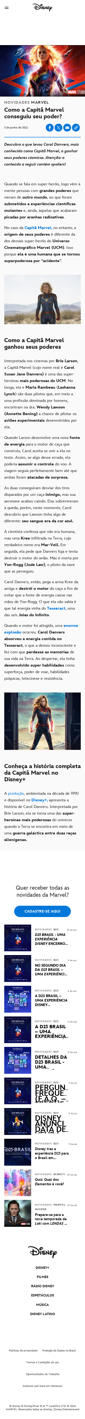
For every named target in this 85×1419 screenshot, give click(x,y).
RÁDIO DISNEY (42, 1286)
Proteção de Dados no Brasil (59, 1350)
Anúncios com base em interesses (42, 1386)
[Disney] (42, 8)
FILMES (42, 1277)
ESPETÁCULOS (42, 1295)
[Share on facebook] (50, 128)
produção (16, 793)
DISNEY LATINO (42, 1314)
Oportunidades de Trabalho (42, 1374)
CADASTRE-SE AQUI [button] (42, 911)
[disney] (42, 1252)
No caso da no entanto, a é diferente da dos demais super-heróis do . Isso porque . (42, 244)
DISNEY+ (42, 1268)
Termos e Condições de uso (42, 1362)
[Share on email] (67, 127)
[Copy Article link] (76, 128)
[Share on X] (58, 128)
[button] (6, 7)
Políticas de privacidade (23, 1350)
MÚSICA (42, 1305)
